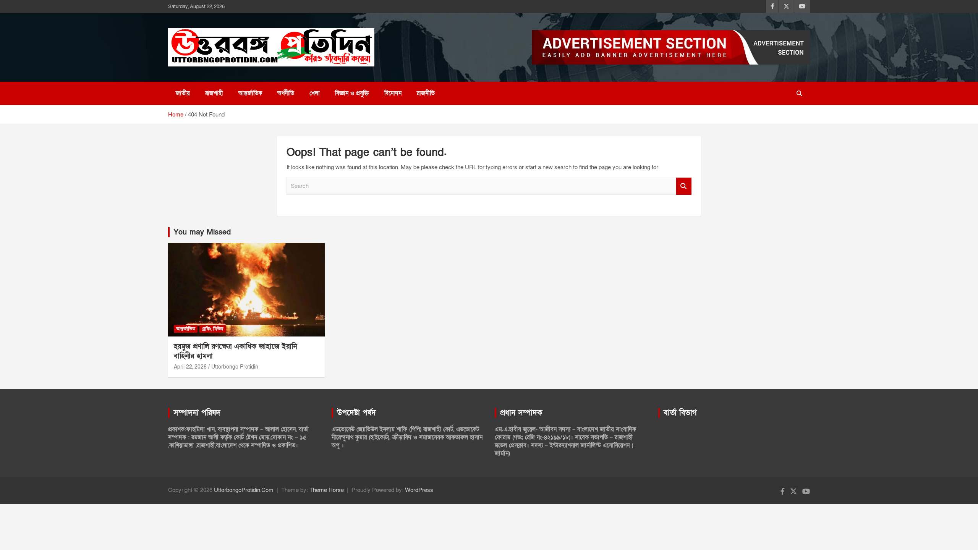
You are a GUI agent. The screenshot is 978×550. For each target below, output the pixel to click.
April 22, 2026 (190, 366)
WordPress (419, 490)
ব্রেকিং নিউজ (212, 329)
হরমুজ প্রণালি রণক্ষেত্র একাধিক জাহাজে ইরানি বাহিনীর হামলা (235, 351)
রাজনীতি (426, 93)
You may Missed (202, 232)
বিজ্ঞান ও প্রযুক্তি (352, 93)
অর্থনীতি (285, 93)
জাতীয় (183, 93)
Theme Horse (326, 490)
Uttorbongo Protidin (234, 366)
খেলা (314, 93)
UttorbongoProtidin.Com (244, 490)
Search (683, 186)
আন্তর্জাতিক (250, 93)
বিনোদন (393, 93)
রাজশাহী (214, 93)
